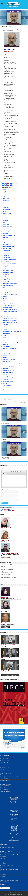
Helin (2, 422)
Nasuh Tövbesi (6, 268)
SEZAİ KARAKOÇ (6, 670)
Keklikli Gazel (5, 329)
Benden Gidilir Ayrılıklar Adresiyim (10, 318)
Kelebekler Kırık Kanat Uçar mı (9, 279)
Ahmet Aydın (16, 29)
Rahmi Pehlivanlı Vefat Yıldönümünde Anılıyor (10, 854)
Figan (4, 239)
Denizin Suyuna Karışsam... (8, 598)
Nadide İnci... (4, 611)
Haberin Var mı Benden (7, 302)
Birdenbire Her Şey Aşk (5, 784)
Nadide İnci (2, 858)
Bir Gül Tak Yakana (6, 204)
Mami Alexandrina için (5, 780)
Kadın (4, 253)
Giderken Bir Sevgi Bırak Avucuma (10, 294)
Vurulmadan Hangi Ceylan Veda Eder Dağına (12, 331)
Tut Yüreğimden (6, 229)
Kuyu (4, 300)
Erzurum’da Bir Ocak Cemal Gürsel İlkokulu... (10, 555)
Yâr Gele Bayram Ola (7, 265)
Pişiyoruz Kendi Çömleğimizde (9, 263)
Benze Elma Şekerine (7, 290)
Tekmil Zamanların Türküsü (8, 364)
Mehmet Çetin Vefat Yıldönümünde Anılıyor (9, 776)
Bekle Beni (5, 357)
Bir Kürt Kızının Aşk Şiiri (8, 372)
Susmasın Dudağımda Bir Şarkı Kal (10, 322)
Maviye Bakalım (6, 261)
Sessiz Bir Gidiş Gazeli (5, 773)
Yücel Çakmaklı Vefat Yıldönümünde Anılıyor (10, 862)
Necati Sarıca (4, 623)
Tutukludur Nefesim (7, 250)
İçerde (4, 242)
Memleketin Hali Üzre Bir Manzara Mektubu (12, 342)
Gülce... (3, 659)
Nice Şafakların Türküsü (8, 381)
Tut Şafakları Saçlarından (8, 326)
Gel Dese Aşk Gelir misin (8, 281)
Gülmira (4, 340)
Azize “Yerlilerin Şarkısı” (5, 758)
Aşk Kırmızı (5, 374)
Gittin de (4, 335)
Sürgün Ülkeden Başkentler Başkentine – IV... (11, 672)
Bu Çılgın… (2, 769)
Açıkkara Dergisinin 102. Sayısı (7, 847)
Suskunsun (5, 387)
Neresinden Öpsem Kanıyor (8, 252)
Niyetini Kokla (5, 344)
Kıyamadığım (5, 388)
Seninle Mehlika (6, 337)
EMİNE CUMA (5, 540)
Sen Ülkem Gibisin (6, 350)
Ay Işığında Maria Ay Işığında (6, 865)
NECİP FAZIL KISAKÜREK (8, 645)
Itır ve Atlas (2, 876)
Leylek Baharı (5, 324)
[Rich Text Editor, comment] (14, 480)
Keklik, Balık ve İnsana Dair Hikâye (10, 348)
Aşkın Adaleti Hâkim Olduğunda (9, 305)
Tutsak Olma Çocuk (7, 385)
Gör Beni (4, 192)
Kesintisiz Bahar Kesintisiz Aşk (9, 320)
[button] (3, 472)
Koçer (4, 218)
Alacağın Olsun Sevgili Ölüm (9, 366)
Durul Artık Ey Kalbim (7, 307)
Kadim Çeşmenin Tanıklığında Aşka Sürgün (12, 363)
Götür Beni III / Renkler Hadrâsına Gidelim (8, 398)
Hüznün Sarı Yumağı (7, 248)
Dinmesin (5, 298)
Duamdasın (5, 205)
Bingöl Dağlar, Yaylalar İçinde (9, 377)
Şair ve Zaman (6, 289)
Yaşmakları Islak (6, 292)
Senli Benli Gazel (6, 333)
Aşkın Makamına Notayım (8, 272)
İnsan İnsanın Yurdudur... (7, 529)
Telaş (4, 196)
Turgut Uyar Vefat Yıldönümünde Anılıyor (9, 869)
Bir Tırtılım (5, 211)
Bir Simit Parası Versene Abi (8, 353)
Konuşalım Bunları (6, 215)
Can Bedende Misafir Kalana (8, 246)
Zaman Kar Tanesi (6, 257)
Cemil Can (3, 439)
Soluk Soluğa (5, 383)
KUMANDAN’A (3, 766)
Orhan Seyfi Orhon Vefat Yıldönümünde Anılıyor (10, 873)
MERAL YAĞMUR (6, 527)
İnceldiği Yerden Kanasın (8, 266)
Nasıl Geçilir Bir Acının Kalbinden (10, 283)
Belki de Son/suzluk (4, 787)
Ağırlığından (5, 220)
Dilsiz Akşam (5, 368)
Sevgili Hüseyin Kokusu (8, 285)
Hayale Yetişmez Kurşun (8, 270)
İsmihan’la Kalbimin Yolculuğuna (10, 311)
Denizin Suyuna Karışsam (6, 851)
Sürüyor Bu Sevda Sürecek (8, 327)
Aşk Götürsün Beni (6, 316)
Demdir (4, 287)
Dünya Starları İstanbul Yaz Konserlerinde (19, 401)
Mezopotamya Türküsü (7, 376)
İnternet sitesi (4, 497)
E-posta (3, 493)
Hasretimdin (5, 390)
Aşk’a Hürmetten (6, 355)
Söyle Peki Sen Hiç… (5, 762)
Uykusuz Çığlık (6, 278)
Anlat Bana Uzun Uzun (7, 379)
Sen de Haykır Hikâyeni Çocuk (9, 359)
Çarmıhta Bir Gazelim (7, 231)
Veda (4, 222)
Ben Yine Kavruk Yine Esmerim (9, 303)
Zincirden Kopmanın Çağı (8, 216)
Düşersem (5, 296)
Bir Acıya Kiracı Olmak (7, 191)
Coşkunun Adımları (7, 213)
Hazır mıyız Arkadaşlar (5, 791)
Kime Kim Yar (5, 241)
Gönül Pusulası (6, 351)
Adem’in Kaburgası (7, 244)
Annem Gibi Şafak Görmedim (9, 235)
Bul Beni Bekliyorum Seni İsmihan (10, 309)
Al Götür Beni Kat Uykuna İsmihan (10, 314)
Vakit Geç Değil (6, 224)
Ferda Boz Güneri (6, 610)
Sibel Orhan (4, 597)
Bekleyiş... (3, 541)
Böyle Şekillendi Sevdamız (8, 370)
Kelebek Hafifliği (6, 189)
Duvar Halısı (5, 237)
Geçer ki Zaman (6, 202)
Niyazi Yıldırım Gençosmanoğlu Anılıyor (9, 880)
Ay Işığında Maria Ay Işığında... (8, 624)
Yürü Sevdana (5, 233)
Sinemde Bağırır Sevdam (8, 226)
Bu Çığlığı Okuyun (6, 207)
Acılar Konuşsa (6, 194)
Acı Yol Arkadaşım (6, 346)
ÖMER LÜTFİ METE (6, 657)
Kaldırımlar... (4, 646)
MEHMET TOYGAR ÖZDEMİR (9, 553)
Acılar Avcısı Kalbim (7, 361)
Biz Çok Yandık (6, 255)
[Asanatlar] (14, 4)
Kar (3, 228)
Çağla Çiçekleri (6, 276)
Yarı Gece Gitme (6, 200)
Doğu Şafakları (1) (6, 209)
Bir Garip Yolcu (6, 198)
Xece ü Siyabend (6, 339)
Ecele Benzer (5, 313)
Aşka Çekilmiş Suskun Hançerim (9, 259)
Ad (2, 489)
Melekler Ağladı (6, 274)
